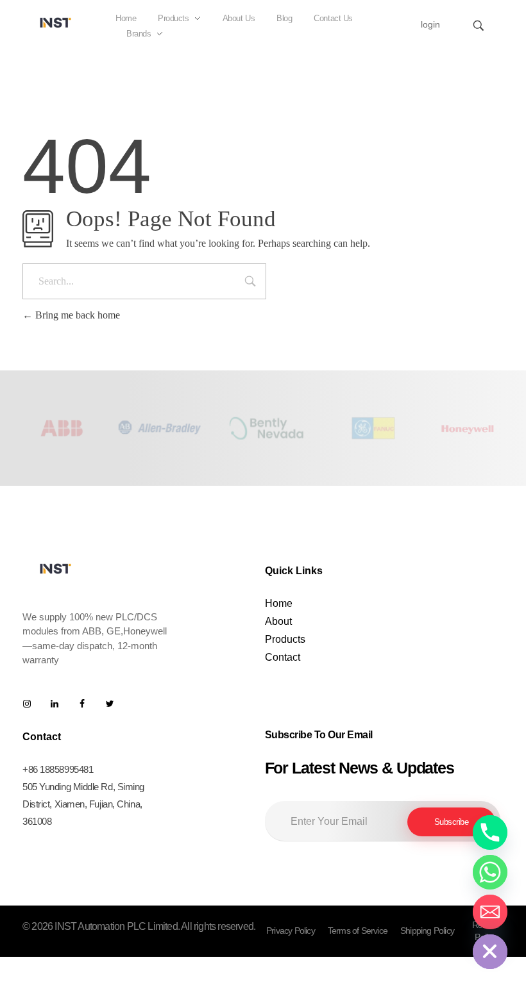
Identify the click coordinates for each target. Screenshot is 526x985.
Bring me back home (76, 315)
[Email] (490, 912)
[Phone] (490, 832)
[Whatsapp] (490, 872)
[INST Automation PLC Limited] (55, 22)
